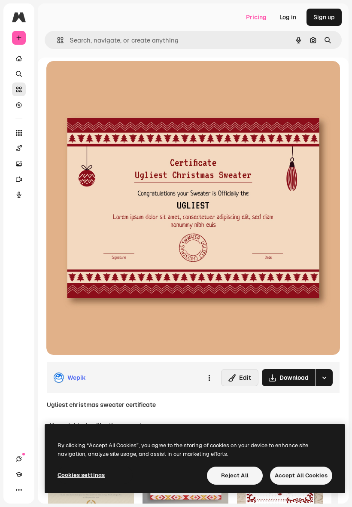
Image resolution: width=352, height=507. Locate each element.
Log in (287, 17)
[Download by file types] (324, 377)
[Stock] (19, 89)
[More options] (209, 377)
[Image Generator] (19, 164)
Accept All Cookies (301, 475)
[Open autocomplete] (57, 40)
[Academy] (19, 474)
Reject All (235, 475)
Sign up (324, 17)
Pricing (256, 17)
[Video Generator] (19, 179)
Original (101, 77)
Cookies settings (81, 475)
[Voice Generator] (19, 195)
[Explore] (19, 105)
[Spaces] (19, 148)
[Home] (19, 58)
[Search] (19, 74)
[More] (19, 490)
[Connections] (19, 459)
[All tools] (19, 133)
